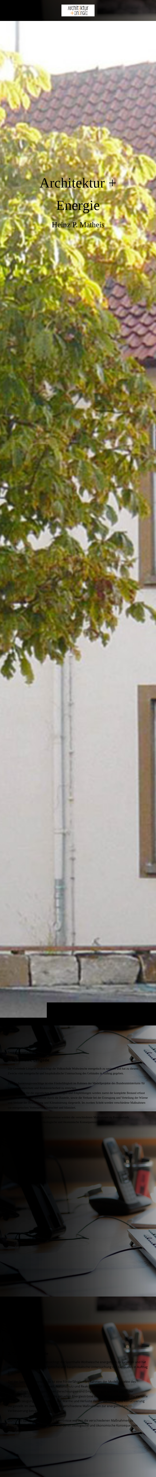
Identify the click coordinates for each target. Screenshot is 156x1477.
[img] (78, 523)
